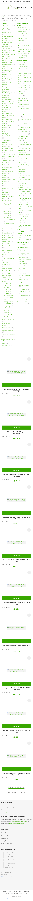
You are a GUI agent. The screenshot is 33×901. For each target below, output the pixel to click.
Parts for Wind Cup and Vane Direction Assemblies (24, 161)
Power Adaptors (22, 257)
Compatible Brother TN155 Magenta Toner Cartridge (16, 432)
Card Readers (22, 244)
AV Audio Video (6, 345)
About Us (3, 833)
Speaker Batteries (7, 250)
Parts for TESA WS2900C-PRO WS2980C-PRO (22, 185)
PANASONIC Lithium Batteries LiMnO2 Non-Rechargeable (8, 63)
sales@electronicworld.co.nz (19, 821)
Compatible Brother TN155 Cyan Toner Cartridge (16, 390)
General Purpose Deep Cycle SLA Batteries (8, 291)
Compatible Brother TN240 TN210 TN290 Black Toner (16, 688)
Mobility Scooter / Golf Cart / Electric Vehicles (9, 297)
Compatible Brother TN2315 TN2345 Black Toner (16, 646)
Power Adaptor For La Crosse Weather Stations (24, 171)
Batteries (4, 23)
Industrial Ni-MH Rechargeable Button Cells (8, 121)
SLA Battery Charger (23, 49)
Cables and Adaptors (7, 341)
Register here (5, 813)
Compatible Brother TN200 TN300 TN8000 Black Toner (16, 518)
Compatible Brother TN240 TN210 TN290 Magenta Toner (16, 774)
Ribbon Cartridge (22, 299)
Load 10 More (12, 793)
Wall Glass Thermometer (25, 119)
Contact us (4, 17)
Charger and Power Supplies (22, 24)
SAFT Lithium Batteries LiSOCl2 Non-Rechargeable (8, 85)
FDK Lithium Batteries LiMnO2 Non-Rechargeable (8, 56)
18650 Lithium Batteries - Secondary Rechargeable (8, 50)
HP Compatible (23, 289)
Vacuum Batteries (7, 269)
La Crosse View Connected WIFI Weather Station (22, 65)
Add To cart (16, 385)
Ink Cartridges (22, 273)
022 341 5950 (26, 2)
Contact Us (26, 891)
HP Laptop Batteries (9, 219)
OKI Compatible (23, 296)
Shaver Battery (6, 242)
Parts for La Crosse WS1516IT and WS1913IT (23, 221)
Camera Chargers (23, 29)
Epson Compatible (24, 279)
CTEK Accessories (23, 239)
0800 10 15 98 (8, 2)
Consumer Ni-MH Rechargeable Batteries (7, 109)
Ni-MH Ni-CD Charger (24, 45)
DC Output (21, 27)
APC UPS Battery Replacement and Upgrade (7, 275)
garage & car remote (8, 188)
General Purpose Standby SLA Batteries (8, 285)
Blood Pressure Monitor (23, 230)
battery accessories (7, 339)
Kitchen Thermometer (24, 123)
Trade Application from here (17, 823)
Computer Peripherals (22, 242)
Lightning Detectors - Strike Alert (22, 248)
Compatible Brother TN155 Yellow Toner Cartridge (16, 475)
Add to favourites (29, 359)
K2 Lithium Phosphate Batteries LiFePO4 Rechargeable (8, 103)
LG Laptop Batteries (9, 224)
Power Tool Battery (7, 271)
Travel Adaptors (22, 266)
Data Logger (21, 98)
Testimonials (4, 835)
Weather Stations (21, 60)
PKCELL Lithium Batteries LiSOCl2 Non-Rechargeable (7, 91)
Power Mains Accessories (23, 251)
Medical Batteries (7, 233)
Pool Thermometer (23, 136)
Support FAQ (4, 838)
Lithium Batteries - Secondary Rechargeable (7, 44)
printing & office (21, 269)
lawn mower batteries (8, 229)
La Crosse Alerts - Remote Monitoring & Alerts (24, 115)
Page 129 (23, 793)
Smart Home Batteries (8, 334)
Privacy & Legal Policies (7, 841)
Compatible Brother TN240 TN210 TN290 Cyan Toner (16, 731)
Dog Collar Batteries (8, 184)
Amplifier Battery (7, 161)
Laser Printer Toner (23, 283)
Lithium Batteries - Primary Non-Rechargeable (7, 38)
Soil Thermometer (23, 134)
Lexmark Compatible (25, 291)
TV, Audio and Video (22, 302)
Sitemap (10, 891)
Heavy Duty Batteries (8, 32)
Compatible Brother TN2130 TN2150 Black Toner (16, 560)
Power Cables (22, 263)
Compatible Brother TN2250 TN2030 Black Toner (16, 603)
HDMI (4, 343)
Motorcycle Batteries (8, 319)
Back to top (17, 891)
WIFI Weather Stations (24, 69)
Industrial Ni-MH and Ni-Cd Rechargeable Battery (8, 115)
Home (4, 891)
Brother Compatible (24, 275)
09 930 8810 (17, 2)
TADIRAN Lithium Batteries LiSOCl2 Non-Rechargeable (7, 77)
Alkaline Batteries (7, 26)
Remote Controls (7, 328)
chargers (19, 43)
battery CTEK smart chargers (22, 232)
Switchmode (21, 32)
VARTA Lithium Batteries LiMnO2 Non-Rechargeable (7, 69)
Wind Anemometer (23, 131)
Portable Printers (7, 235)
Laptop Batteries (7, 200)
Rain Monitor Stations (24, 109)
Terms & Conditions (6, 843)
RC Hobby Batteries (8, 330)
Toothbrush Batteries (8, 258)
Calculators (21, 271)
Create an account (6, 806)
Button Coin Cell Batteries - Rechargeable (6, 132)
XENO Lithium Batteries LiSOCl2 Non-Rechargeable (7, 97)
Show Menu (2, 7)
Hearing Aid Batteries (8, 136)
